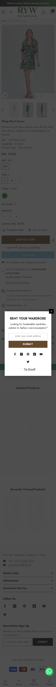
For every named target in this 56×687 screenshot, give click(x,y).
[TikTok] (34, 354)
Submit (28, 344)
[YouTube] (41, 354)
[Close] (51, 311)
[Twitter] (28, 361)
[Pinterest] (28, 354)
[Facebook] (15, 354)
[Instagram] (21, 354)
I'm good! (29, 369)
